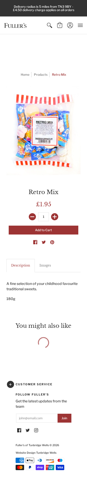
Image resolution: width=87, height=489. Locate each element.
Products (41, 74)
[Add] (54, 216)
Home (25, 74)
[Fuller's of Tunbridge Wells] (15, 25)
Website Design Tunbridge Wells (36, 452)
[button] (49, 25)
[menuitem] (49, 25)
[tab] (20, 265)
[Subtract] (32, 216)
